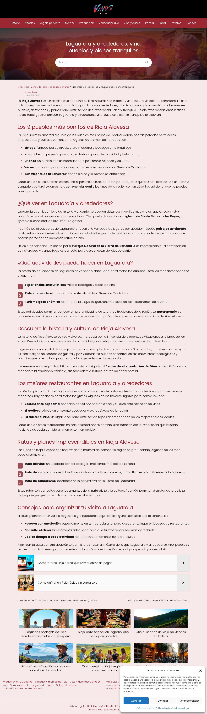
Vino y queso (132, 23)
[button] (200, 670)
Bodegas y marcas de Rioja (51, 681)
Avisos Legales (78, 706)
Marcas (70, 23)
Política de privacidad (166, 708)
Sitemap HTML (112, 709)
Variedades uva (109, 23)
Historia (15, 23)
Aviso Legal (183, 708)
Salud (162, 23)
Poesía (149, 23)
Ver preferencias (190, 700)
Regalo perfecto (50, 23)
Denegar (163, 700)
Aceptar (136, 700)
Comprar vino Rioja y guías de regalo (32, 685)
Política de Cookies (99, 706)
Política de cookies (145, 708)
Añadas (30, 23)
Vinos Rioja (31, 92)
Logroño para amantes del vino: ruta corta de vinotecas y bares (58, 600)
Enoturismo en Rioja (31, 688)
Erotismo (176, 23)
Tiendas (191, 23)
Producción (86, 23)
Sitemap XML (94, 709)
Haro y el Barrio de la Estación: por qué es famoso (157, 600)
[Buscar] (145, 61)
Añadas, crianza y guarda (18, 681)
